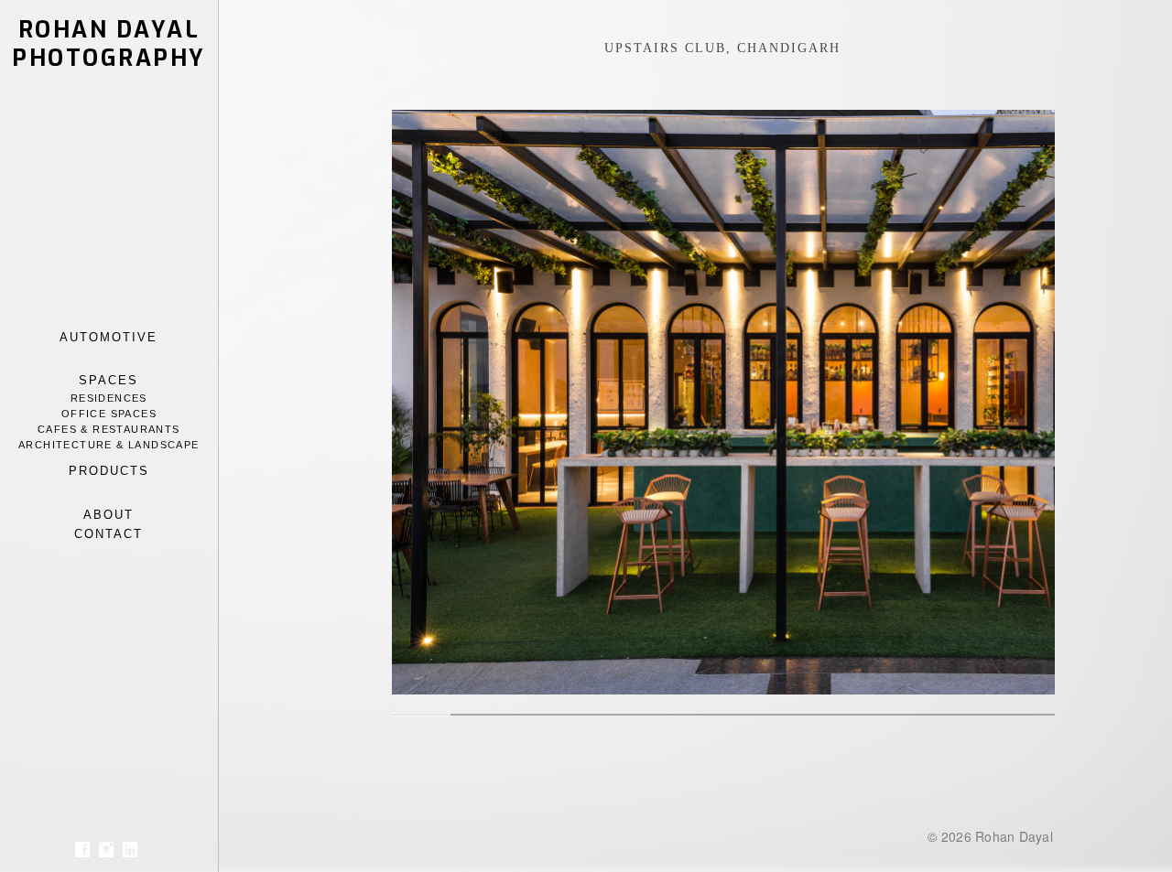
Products (109, 471)
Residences (109, 398)
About (108, 515)
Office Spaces (109, 413)
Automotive (108, 337)
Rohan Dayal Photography (109, 44)
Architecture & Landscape (109, 444)
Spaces (108, 380)
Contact (108, 534)
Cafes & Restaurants (109, 429)
